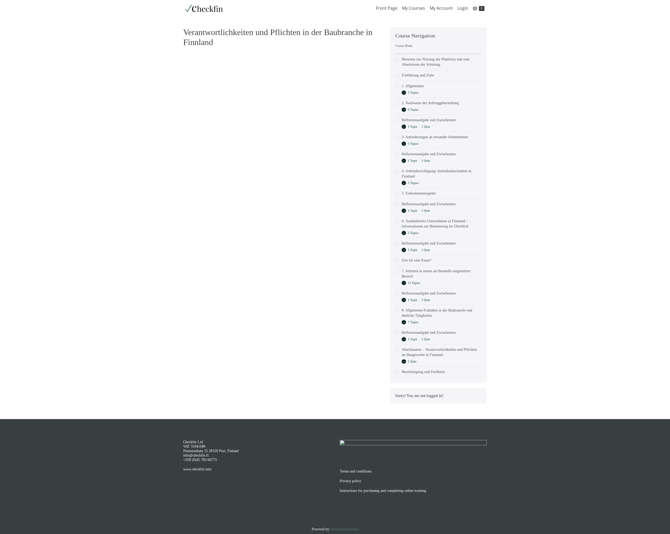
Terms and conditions (355, 471)
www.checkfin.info (197, 469)
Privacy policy (350, 481)
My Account (441, 8)
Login (462, 8)
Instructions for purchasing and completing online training (383, 491)
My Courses (413, 8)
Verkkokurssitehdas (344, 529)
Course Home (403, 46)
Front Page (386, 8)
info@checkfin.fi (196, 455)
